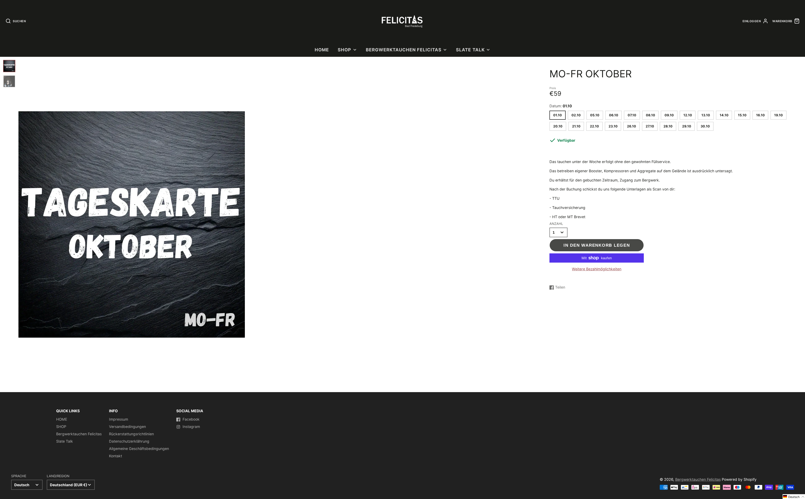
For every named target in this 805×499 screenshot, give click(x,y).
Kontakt (115, 456)
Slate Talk (470, 49)
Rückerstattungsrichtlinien (131, 434)
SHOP (344, 49)
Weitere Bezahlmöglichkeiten (596, 269)
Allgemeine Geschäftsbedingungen (139, 448)
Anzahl (556, 224)
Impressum (118, 419)
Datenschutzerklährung (129, 441)
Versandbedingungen (127, 426)
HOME (322, 49)
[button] (794, 496)
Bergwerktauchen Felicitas (403, 49)
